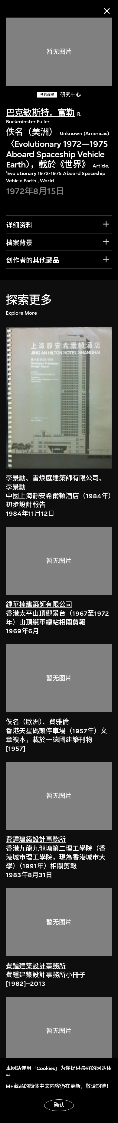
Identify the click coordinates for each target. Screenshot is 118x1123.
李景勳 (16, 487)
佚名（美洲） (31, 132)
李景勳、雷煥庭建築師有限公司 (52, 478)
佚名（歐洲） (24, 722)
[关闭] (107, 11)
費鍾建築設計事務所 (36, 839)
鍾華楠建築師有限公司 (39, 604)
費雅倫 (59, 722)
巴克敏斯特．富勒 (40, 113)
